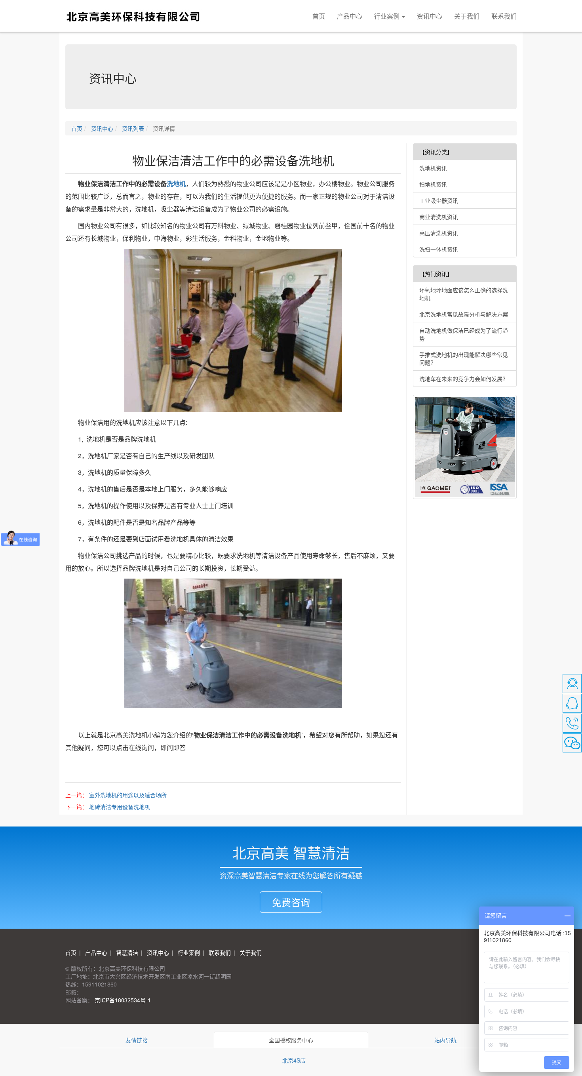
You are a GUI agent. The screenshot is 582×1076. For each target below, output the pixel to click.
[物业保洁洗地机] (233, 643)
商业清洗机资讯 (438, 217)
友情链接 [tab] (137, 1040)
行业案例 (188, 952)
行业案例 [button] (387, 16)
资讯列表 (132, 128)
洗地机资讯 (433, 168)
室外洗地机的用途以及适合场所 (128, 795)
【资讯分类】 (436, 152)
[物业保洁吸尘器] (233, 330)
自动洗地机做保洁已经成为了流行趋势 (463, 334)
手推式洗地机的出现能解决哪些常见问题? (463, 358)
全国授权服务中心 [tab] (291, 1040)
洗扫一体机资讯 (438, 249)
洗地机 (176, 183)
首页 (318, 16)
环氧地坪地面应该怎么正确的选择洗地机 (463, 294)
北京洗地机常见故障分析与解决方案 (463, 314)
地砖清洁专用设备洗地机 (119, 807)
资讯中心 (429, 16)
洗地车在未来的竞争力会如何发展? (462, 379)
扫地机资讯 (433, 184)
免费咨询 (291, 902)
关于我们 (466, 16)
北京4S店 (294, 1060)
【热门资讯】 (436, 274)
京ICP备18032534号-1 (122, 1000)
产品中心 (349, 16)
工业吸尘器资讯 (438, 200)
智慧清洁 (126, 952)
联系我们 (504, 16)
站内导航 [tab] (445, 1040)
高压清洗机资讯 (438, 233)
